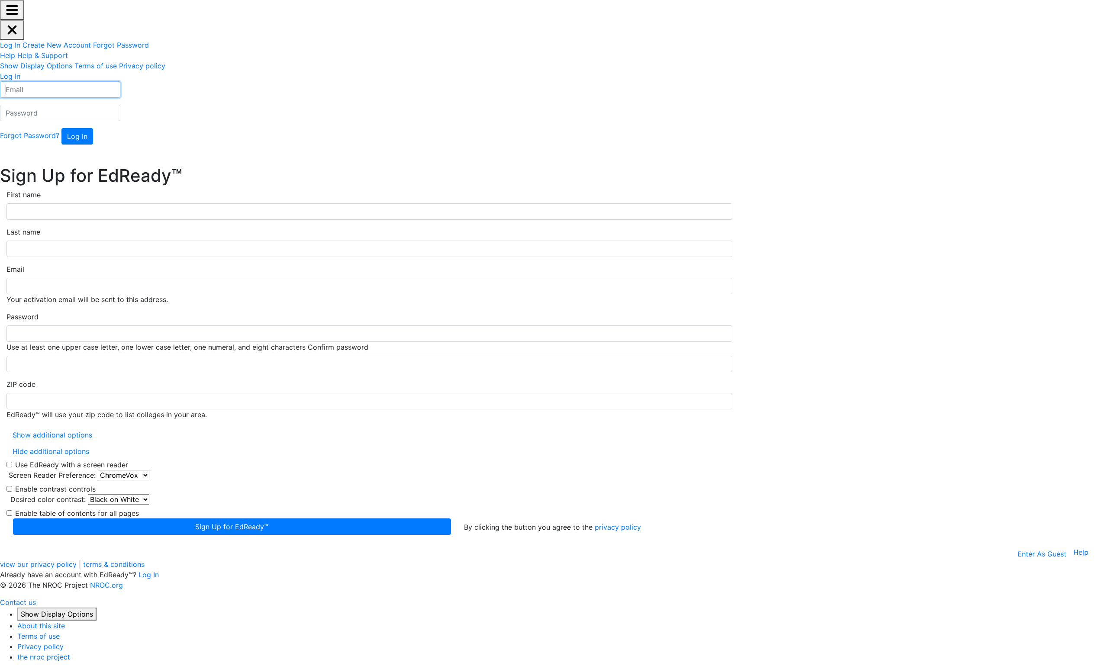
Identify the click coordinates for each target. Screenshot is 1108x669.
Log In (148, 574)
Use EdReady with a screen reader (71, 464)
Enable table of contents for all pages (77, 513)
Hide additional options (51, 451)
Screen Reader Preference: (52, 475)
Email (15, 269)
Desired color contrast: (48, 499)
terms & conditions (114, 564)
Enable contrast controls (55, 489)
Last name (23, 232)
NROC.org (106, 585)
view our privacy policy (38, 564)
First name (23, 194)
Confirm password (338, 347)
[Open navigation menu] (12, 10)
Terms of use (38, 636)
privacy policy (618, 527)
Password (22, 316)
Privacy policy (40, 646)
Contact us (18, 602)
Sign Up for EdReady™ (231, 526)
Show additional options (52, 435)
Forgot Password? (29, 135)
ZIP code (20, 384)
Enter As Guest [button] (1042, 554)
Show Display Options (57, 614)
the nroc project (43, 657)
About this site (41, 625)
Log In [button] (10, 76)
